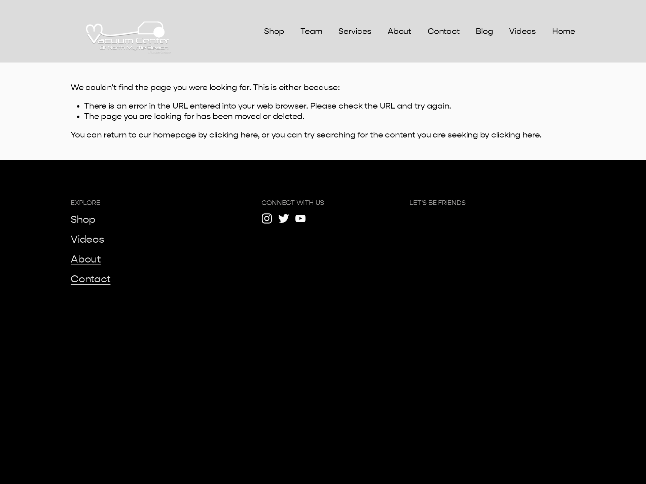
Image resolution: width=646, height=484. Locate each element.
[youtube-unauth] (300, 218)
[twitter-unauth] (283, 218)
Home (563, 31)
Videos (522, 31)
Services (354, 31)
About (399, 31)
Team (311, 31)
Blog (484, 31)
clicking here (233, 134)
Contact (444, 31)
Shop (274, 31)
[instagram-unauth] (266, 218)
